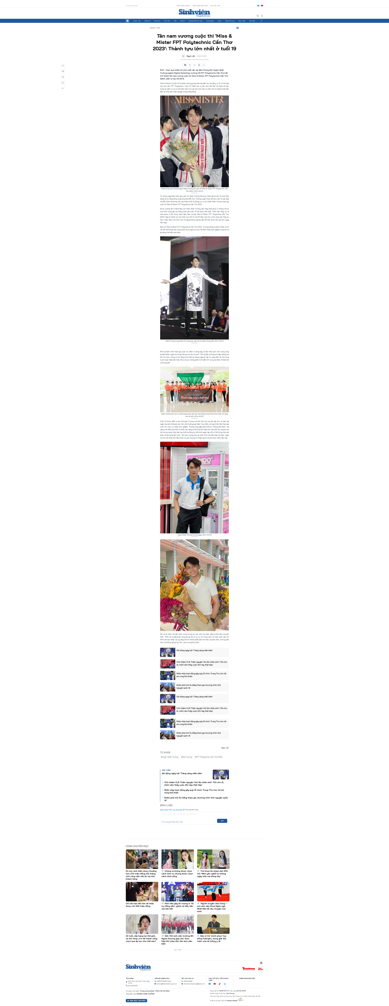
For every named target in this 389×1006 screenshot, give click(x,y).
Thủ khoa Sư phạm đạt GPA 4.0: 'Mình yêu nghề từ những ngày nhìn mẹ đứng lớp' (212, 874)
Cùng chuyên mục (137, 846)
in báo (199, 65)
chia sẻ (185, 65)
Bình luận (63, 83)
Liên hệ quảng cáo (161, 978)
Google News (237, 28)
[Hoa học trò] (260, 969)
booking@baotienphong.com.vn (167, 984)
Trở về (63, 88)
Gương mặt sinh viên (195, 21)
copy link (194, 65)
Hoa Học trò (215, 6)
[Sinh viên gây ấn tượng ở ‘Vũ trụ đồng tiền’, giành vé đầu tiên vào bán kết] (177, 891)
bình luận (204, 65)
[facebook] (258, 5)
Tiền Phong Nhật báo (200, 6)
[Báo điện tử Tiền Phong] (248, 969)
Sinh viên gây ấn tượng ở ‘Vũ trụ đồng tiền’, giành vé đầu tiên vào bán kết (177, 906)
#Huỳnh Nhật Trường (169, 757)
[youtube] (262, 5)
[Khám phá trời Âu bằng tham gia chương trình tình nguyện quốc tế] (167, 687)
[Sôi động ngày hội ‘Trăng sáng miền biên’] (167, 652)
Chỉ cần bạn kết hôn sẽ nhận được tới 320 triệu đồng (140, 904)
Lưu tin (63, 77)
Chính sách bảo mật (247, 978)
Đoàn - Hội (137, 21)
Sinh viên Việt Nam (138, 967)
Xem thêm (261, 20)
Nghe (63, 66)
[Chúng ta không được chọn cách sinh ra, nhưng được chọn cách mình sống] (177, 859)
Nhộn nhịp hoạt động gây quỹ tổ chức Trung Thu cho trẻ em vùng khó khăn (201, 675)
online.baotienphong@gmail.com (194, 984)
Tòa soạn (130, 978)
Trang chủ (127, 20)
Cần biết (252, 21)
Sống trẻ (147, 21)
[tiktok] (221, 984)
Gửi (222, 821)
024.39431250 (133, 986)
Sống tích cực (230, 21)
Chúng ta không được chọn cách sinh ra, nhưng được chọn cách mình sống (177, 874)
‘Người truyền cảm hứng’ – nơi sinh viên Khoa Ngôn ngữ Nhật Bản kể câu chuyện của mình (212, 907)
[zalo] (226, 984)
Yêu (175, 21)
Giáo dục (157, 21)
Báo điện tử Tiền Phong (194, 13)
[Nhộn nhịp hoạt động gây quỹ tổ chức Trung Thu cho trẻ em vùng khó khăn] (167, 675)
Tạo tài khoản (177, 810)
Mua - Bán (242, 21)
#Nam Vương (186, 757)
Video (219, 21)
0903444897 (188, 981)
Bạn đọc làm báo (137, 1001)
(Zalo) (169, 981)
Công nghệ (210, 21)
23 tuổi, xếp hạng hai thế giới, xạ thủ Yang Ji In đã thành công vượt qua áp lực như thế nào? (141, 938)
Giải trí (183, 21)
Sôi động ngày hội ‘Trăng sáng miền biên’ (194, 650)
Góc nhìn (167, 21)
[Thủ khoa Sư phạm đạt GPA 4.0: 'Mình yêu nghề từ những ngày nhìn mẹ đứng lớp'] (213, 859)
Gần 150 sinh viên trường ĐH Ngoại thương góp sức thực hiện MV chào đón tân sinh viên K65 (177, 940)
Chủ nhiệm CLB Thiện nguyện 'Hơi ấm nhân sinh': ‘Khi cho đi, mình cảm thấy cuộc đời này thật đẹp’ (201, 663)
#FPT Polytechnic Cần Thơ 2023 (208, 757)
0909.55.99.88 (162, 981)
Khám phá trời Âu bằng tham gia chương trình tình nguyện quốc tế (198, 686)
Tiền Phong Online (183, 6)
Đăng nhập (164, 810)
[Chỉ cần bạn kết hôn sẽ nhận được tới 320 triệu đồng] (142, 891)
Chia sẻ (63, 71)
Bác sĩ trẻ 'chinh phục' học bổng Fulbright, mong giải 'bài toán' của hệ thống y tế (212, 938)
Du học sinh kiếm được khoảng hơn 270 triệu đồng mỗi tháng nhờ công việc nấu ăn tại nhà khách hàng (141, 875)
